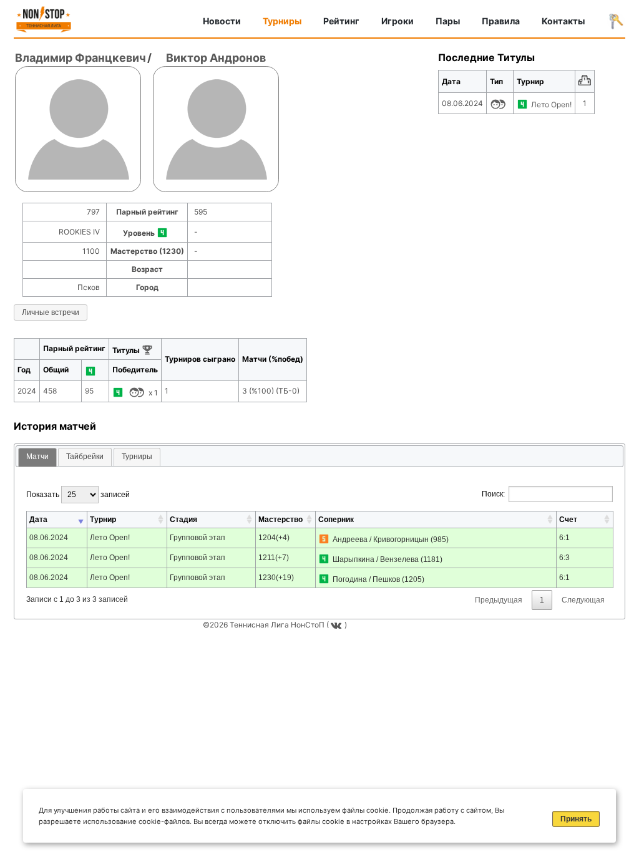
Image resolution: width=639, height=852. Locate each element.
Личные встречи (50, 312)
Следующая (583, 600)
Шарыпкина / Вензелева (376, 559)
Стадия (183, 519)
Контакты (563, 21)
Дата (38, 519)
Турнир (103, 519)
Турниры (282, 21)
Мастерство (280, 519)
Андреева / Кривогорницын (381, 539)
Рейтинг (341, 21)
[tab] (37, 457)
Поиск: (493, 494)
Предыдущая (498, 600)
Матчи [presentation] (37, 456)
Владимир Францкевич (80, 58)
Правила (501, 21)
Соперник (336, 519)
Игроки (397, 21)
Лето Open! (551, 104)
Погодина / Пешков (366, 579)
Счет (568, 519)
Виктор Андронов (216, 58)
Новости (222, 21)
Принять (576, 819)
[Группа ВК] (337, 624)
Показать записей (78, 494)
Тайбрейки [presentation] (85, 456)
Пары (448, 21)
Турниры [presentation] (137, 456)
